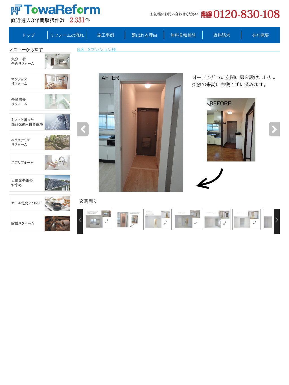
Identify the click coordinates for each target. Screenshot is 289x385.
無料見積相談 (183, 35)
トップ (28, 35)
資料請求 (221, 35)
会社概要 (260, 35)
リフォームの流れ (67, 35)
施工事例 (105, 35)
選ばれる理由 (144, 35)
